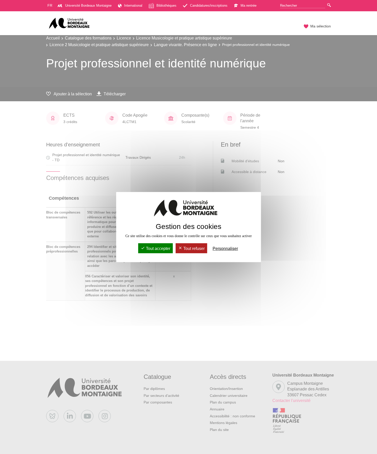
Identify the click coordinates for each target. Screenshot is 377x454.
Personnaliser (225, 248)
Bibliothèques (166, 5)
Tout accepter (157, 248)
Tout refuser (193, 248)
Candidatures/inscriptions (208, 5)
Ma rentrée (248, 5)
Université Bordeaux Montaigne (88, 5)
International (133, 5)
